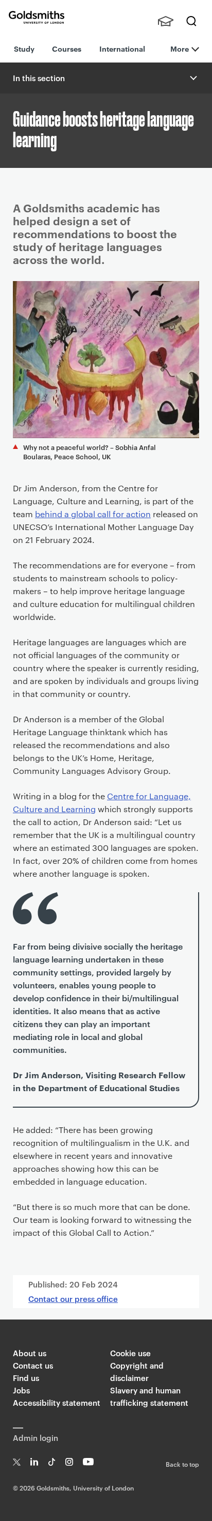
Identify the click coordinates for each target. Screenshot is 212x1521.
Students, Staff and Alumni (166, 21)
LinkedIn (34, 1462)
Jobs (21, 1390)
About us (29, 1352)
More (179, 48)
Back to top (182, 1463)
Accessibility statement (56, 1402)
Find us (26, 1377)
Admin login (35, 1437)
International (122, 48)
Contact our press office (73, 1298)
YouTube (88, 1462)
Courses (66, 48)
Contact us (33, 1365)
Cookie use (130, 1352)
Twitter (17, 1462)
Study (24, 48)
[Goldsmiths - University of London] (36, 17)
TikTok (52, 1462)
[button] (192, 78)
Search (191, 21)
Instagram (69, 1462)
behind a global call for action (93, 513)
